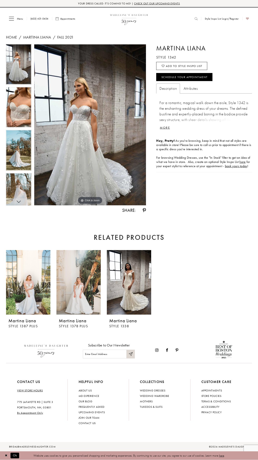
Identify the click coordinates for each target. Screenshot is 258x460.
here (242, 162)
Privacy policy (211, 412)
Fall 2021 (65, 37)
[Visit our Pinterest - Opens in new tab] (177, 350)
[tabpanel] (18, 65)
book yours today (236, 166)
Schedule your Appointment (184, 77)
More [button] (165, 128)
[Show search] (196, 18)
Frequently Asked (92, 407)
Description (168, 88)
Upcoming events (92, 412)
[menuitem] (16, 18)
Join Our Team (89, 417)
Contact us (87, 423)
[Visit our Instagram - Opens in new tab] (157, 350)
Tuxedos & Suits (151, 407)
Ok (15, 455)
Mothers (146, 401)
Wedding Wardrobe (154, 396)
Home (11, 37)
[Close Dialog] (6, 455)
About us (85, 390)
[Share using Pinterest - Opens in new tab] (144, 210)
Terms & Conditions (216, 401)
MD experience (89, 396)
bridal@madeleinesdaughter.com (32, 446)
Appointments (211, 390)
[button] (16, 18)
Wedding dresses (152, 390)
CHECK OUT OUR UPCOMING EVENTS (157, 3)
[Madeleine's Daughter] (46, 350)
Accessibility (210, 407)
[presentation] (28, 282)
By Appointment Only (30, 413)
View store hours (30, 390)
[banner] (129, 18)
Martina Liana (37, 37)
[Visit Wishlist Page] (247, 18)
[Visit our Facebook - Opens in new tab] (167, 350)
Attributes (191, 88)
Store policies (211, 396)
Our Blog (86, 401)
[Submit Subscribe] (130, 354)
